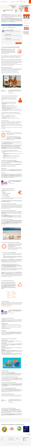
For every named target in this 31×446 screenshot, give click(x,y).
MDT (8, 296)
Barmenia (13, 291)
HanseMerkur (9, 295)
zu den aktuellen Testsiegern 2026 (6, 306)
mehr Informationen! (11, 183)
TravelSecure (14, 297)
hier (16, 71)
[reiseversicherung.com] (4, 1)
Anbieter (21, 1)
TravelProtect (9, 297)
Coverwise (9, 292)
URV (8, 298)
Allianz (8, 291)
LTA (12, 295)
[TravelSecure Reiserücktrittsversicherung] (4, 91)
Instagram (25, 440)
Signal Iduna (14, 296)
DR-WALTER (14, 292)
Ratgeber (25, 1)
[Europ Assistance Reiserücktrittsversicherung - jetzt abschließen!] (4, 183)
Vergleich (18, 1)
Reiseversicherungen (12, 1)
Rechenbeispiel (3, 166)
